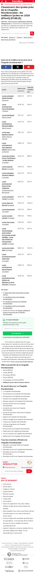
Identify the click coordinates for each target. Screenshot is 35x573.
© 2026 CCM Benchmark (17, 550)
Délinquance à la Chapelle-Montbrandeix (16, 396)
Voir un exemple (26, 467)
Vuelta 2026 (7, 499)
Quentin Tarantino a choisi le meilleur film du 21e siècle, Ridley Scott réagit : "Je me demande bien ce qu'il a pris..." (18, 530)
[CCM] (26, 559)
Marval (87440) (8, 370)
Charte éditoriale (23, 543)
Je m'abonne (16, 333)
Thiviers (19, 37)
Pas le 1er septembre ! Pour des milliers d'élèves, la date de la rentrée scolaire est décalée (16, 506)
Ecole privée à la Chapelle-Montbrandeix (16, 429)
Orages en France (9, 489)
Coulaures (12, 284)
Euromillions (7, 501)
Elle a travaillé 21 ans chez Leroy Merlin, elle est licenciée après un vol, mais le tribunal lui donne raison (18, 513)
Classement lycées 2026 (13, 4)
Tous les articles (14, 545)
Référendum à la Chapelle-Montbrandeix (16, 436)
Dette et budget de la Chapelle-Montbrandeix (18, 419)
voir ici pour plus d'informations (22, 361)
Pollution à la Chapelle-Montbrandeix (15, 399)
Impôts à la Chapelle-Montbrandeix (14, 422)
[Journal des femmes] (9, 559)
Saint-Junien (28, 37)
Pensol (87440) (8, 377)
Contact (7, 545)
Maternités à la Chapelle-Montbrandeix (16, 431)
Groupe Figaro (22, 549)
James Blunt (7, 487)
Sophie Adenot (8, 491)
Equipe (16, 543)
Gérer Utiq (30, 547)
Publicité (31, 543)
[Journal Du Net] (9, 563)
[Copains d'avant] (9, 567)
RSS (21, 545)
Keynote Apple (8, 496)
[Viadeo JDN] (26, 567)
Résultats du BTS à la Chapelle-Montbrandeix (18, 456)
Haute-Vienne (27, 4)
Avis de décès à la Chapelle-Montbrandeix (16, 394)
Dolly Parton (7, 484)
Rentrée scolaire (8, 494)
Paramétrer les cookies (21, 547)
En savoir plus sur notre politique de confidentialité (16, 337)
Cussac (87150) (8, 372)
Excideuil (11, 205)
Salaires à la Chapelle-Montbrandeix (15, 417)
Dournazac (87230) (9, 375)
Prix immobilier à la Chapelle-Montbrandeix (17, 434)
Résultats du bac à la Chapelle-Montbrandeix (17, 449)
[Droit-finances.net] (26, 563)
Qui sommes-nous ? (7, 543)
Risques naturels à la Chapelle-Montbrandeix (18, 401)
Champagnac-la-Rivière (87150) (13, 380)
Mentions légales (13, 549)
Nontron (12, 37)
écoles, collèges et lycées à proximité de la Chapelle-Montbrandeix (16, 312)
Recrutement (26, 545)
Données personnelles (8, 547)
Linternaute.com (9, 467)
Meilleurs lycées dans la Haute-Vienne (16, 382)
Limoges (5, 162)
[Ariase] (9, 571)
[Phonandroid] (26, 571)
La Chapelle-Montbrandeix (12, 391)
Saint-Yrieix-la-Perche (8, 40)
